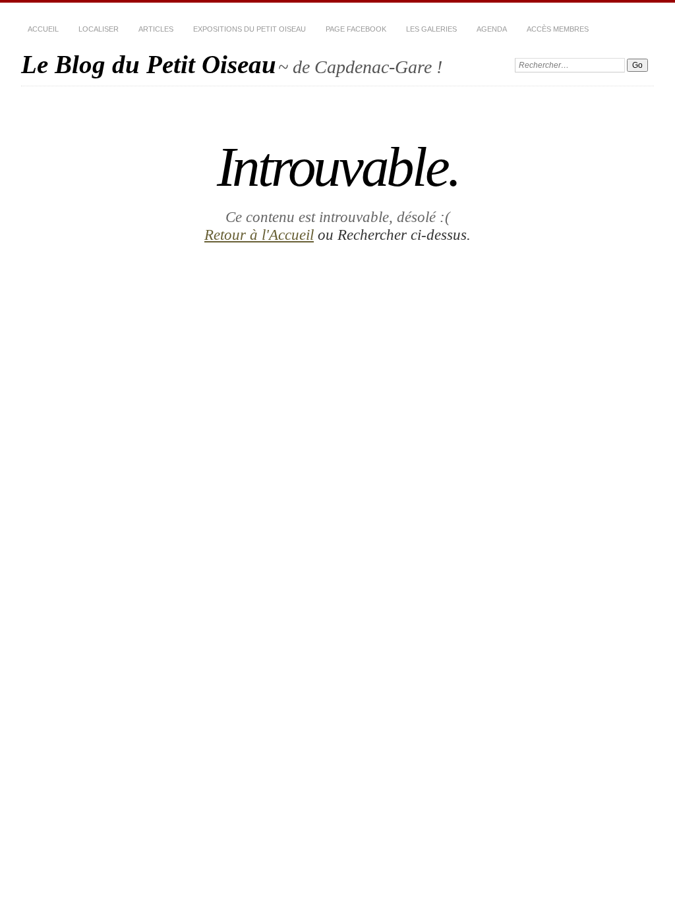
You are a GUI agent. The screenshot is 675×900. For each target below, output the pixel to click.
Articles (155, 29)
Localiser (98, 29)
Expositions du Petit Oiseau (249, 29)
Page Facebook (356, 29)
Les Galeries (431, 29)
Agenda (492, 29)
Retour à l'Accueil (259, 234)
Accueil (43, 29)
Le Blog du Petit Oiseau (148, 64)
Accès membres (558, 29)
